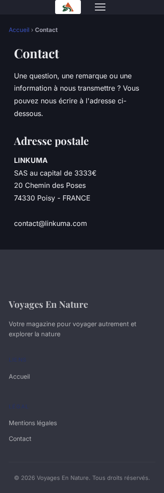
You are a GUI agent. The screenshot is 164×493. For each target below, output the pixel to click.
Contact (20, 438)
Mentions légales (33, 422)
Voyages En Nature (48, 304)
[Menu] (100, 7)
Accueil (19, 29)
